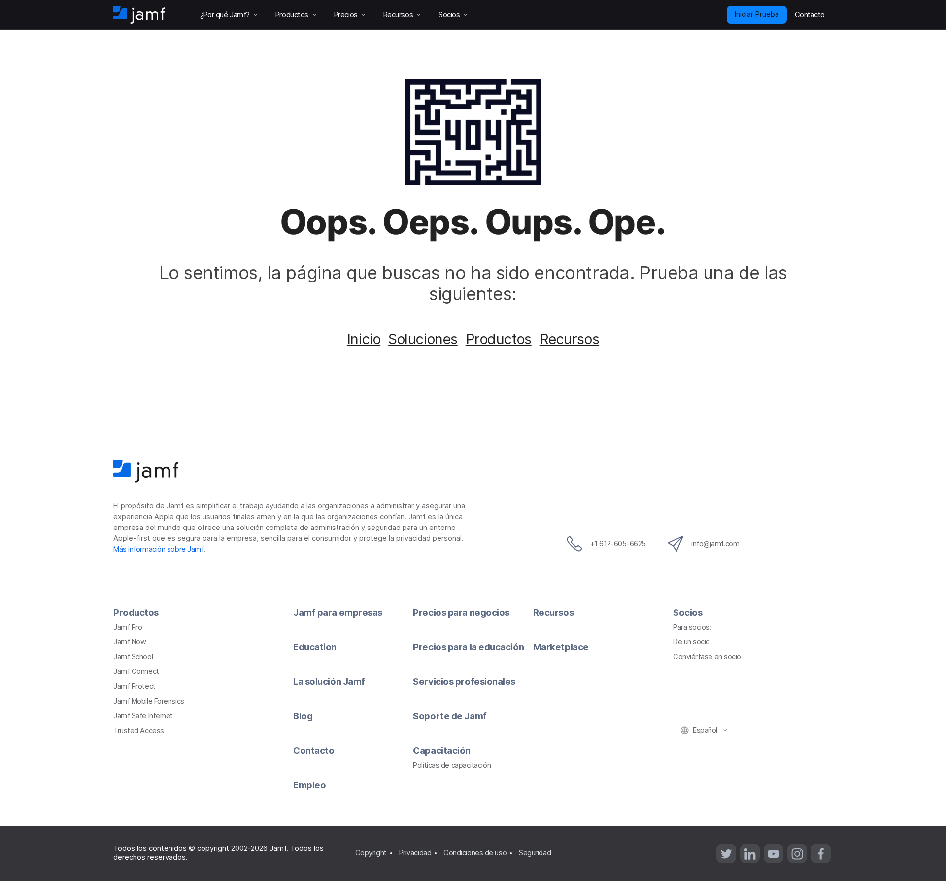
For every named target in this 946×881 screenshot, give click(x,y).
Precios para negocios (461, 612)
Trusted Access (138, 730)
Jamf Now (129, 641)
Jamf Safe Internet (143, 715)
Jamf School (133, 656)
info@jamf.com (715, 543)
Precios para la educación (468, 646)
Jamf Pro (127, 627)
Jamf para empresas (337, 612)
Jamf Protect (134, 686)
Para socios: (692, 627)
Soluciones (423, 339)
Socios (687, 612)
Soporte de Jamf (449, 715)
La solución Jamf (329, 681)
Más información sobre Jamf (158, 549)
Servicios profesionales (464, 681)
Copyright (371, 852)
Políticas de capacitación (452, 765)
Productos (499, 339)
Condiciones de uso (475, 852)
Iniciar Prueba (757, 14)
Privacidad (415, 852)
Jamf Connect (136, 671)
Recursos (569, 339)
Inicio (363, 339)
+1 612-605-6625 (618, 543)
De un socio (691, 641)
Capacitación (442, 750)
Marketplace (561, 646)
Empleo (309, 784)
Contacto (313, 750)
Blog (302, 715)
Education (315, 646)
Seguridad (535, 852)
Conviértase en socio (707, 656)
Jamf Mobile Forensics (148, 701)
